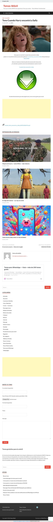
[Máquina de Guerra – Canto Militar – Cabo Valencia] (26, 148)
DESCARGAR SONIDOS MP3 (10, 485)
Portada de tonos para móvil (9, 331)
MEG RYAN (26, 58)
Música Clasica (6, 324)
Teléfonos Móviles (7, 338)
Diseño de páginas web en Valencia (21, 521)
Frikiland (5, 315)
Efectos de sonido (7, 312)
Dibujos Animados (7, 310)
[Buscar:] (26, 287)
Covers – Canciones (7, 305)
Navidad (5, 327)
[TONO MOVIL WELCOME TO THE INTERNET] (26, 221)
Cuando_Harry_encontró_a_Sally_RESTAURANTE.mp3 (17, 125)
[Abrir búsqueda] (49, 13)
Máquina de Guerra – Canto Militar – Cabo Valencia (15, 163)
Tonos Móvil (10, 6)
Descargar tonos (7, 308)
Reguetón (5, 334)
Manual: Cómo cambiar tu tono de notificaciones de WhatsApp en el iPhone (21, 492)
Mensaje (5, 322)
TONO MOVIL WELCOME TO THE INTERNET (14, 237)
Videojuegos (6, 350)
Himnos (5, 317)
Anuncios (5, 298)
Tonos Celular (6, 495)
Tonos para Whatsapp (8, 348)
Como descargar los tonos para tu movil (12, 478)
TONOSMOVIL (6, 507)
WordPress (43, 518)
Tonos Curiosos (6, 341)
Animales (5, 296)
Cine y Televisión (5, 18)
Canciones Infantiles (8, 301)
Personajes (5, 329)
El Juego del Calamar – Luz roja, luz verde (13, 200)
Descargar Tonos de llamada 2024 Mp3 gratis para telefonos (17, 487)
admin (12, 22)
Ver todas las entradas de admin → (20, 256)
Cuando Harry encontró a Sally (34, 56)
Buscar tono (6, 476)
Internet (5, 319)
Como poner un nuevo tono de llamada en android (15, 480)
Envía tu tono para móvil (9, 490)
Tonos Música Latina (8, 345)
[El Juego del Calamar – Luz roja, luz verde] (26, 184)
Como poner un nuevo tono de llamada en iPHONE (15, 483)
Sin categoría (6, 336)
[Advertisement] (26, 108)
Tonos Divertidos (7, 343)
